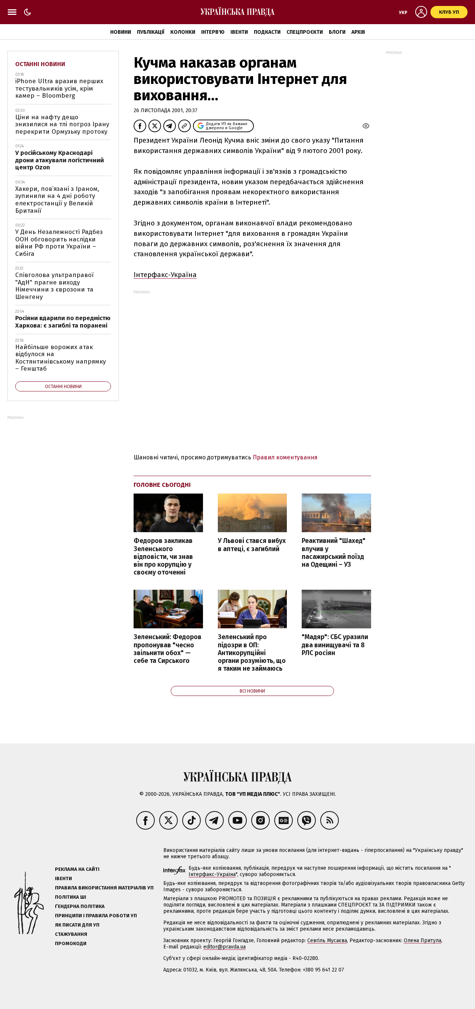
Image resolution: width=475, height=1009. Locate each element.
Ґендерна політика (80, 906)
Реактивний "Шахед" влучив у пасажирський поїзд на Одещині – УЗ (334, 552)
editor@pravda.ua (224, 947)
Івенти (239, 32)
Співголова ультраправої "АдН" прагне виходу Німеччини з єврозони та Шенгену (54, 286)
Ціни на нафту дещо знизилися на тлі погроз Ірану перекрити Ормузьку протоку (62, 124)
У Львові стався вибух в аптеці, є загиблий (252, 545)
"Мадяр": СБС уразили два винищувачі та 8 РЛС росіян (335, 645)
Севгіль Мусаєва (327, 940)
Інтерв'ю (213, 32)
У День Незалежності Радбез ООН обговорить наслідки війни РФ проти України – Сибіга (59, 243)
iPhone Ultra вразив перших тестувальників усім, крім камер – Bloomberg (59, 88)
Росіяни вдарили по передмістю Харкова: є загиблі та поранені (63, 321)
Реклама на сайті (77, 869)
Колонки (182, 32)
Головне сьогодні (162, 484)
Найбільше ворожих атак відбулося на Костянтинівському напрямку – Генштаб (60, 358)
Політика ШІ (70, 897)
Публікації (150, 32)
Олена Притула (422, 940)
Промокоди (70, 943)
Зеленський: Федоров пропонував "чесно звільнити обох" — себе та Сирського (168, 648)
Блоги (337, 32)
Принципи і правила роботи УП (96, 915)
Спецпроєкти (304, 32)
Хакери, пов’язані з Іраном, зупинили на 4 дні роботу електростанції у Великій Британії (57, 200)
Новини (120, 32)
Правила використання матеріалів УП (104, 888)
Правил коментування (285, 457)
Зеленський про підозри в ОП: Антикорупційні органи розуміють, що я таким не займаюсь (252, 653)
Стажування (71, 934)
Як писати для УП (77, 925)
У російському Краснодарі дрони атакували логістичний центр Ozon (59, 160)
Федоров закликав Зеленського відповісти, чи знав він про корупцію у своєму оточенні (163, 556)
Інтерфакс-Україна (165, 274)
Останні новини (40, 64)
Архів (358, 32)
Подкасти (267, 32)
